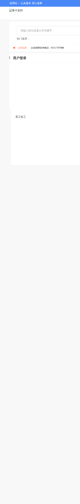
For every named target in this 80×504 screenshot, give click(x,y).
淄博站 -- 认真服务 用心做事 (25, 3)
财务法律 (51, 124)
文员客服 (20, 124)
